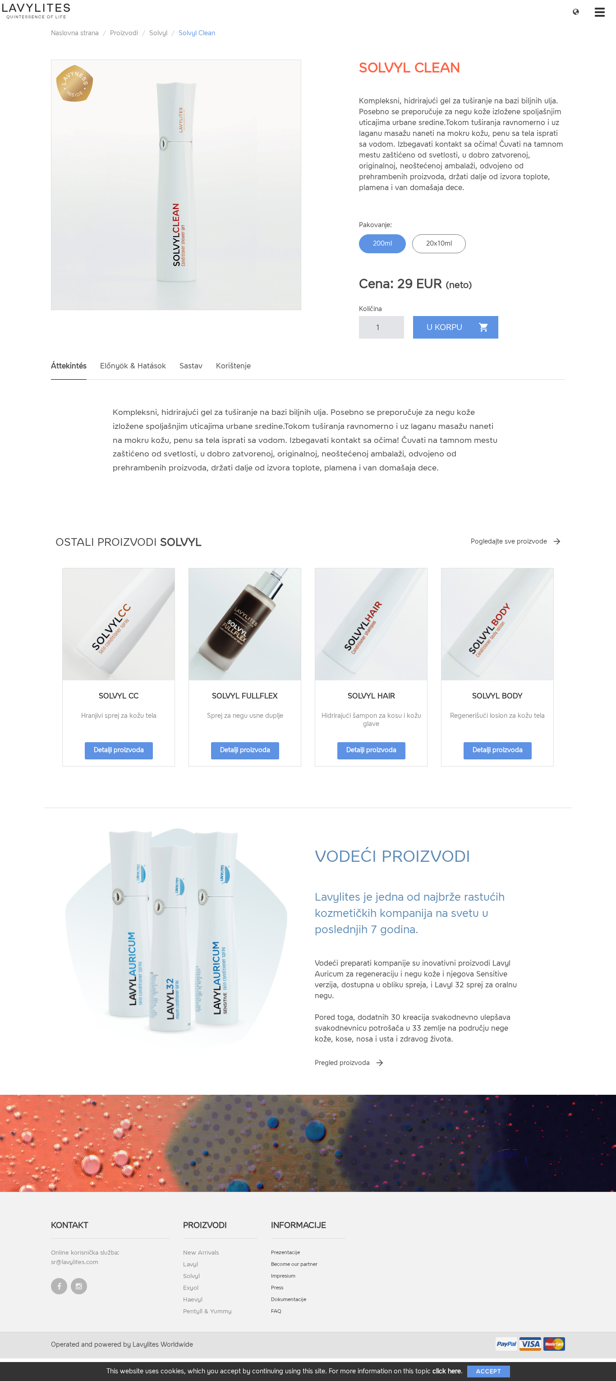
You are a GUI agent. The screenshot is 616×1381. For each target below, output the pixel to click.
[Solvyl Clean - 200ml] (176, 185)
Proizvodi (124, 33)
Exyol (190, 1287)
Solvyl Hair (371, 696)
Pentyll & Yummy (207, 1311)
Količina (370, 309)
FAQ (276, 1311)
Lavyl (190, 1264)
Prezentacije (285, 1252)
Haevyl (192, 1299)
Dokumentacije (288, 1299)
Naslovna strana (75, 33)
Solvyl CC (118, 696)
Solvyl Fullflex (245, 696)
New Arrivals (201, 1252)
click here (446, 1371)
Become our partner (294, 1264)
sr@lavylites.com (74, 1262)
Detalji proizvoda (119, 750)
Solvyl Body (497, 696)
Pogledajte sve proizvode (509, 541)
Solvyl (158, 33)
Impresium (283, 1276)
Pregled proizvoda (342, 1063)
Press (277, 1288)
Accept (488, 1371)
